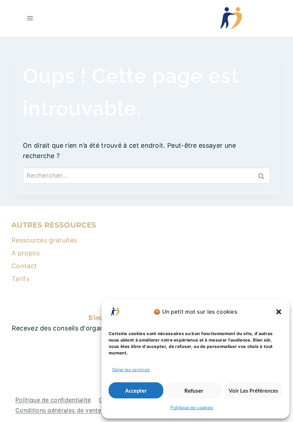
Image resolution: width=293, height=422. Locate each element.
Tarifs (20, 279)
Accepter (136, 390)
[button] (278, 311)
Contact (24, 266)
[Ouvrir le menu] (30, 18)
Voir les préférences (253, 390)
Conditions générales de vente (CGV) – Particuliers (87, 410)
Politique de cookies (191, 407)
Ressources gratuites (44, 240)
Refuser (193, 390)
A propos (25, 253)
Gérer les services (131, 369)
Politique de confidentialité (53, 399)
